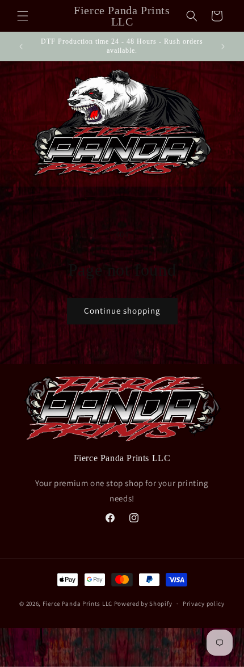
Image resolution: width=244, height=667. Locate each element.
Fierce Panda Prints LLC (77, 603)
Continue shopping (122, 310)
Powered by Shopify (143, 603)
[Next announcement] (223, 46)
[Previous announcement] (21, 46)
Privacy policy (204, 603)
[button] (22, 15)
